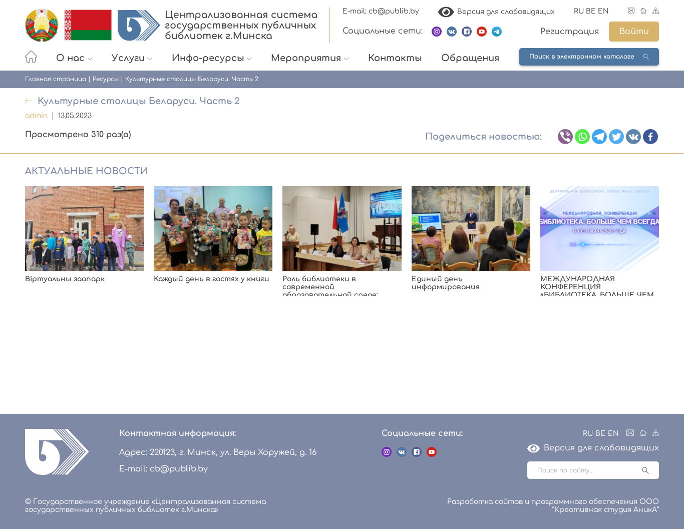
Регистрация (569, 31)
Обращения (470, 58)
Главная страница (55, 79)
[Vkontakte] (633, 136)
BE (591, 11)
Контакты (395, 58)
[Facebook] (650, 136)
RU (579, 11)
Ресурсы (106, 79)
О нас (70, 58)
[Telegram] (599, 136)
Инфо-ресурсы (208, 58)
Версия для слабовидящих (504, 12)
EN (603, 11)
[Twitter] (616, 136)
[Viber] (565, 136)
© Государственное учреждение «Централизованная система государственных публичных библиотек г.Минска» (145, 505)
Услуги (128, 58)
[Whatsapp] (582, 136)
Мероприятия (306, 58)
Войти (634, 31)
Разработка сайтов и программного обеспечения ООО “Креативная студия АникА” (553, 505)
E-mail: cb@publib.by (381, 11)
